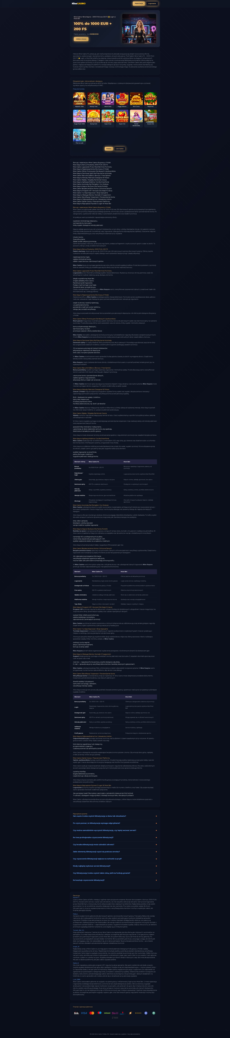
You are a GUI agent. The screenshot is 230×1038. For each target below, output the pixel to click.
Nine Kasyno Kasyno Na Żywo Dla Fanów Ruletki (90, 186)
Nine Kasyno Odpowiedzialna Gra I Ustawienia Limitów (92, 199)
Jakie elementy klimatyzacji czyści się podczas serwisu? (96, 852)
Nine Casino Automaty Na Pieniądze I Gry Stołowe (91, 184)
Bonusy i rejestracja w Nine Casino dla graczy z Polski (92, 162)
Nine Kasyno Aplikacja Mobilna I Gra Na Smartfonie (91, 182)
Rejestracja (139, 3)
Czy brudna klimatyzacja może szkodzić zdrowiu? (93, 844)
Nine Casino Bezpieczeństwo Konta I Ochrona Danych (92, 188)
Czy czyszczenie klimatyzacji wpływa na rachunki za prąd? (97, 859)
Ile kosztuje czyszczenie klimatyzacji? (89, 880)
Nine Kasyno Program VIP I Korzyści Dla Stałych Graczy (92, 191)
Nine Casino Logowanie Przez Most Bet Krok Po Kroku (92, 167)
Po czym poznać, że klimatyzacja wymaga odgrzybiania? (96, 823)
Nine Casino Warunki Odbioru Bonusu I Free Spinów (92, 175)
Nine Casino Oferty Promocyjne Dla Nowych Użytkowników (94, 171)
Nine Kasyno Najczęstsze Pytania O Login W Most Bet (92, 203)
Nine (79, 3)
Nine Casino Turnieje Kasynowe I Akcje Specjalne (90, 193)
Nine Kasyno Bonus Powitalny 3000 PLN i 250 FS (90, 165)
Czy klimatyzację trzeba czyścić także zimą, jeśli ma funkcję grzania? (101, 873)
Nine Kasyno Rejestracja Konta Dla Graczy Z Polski (91, 169)
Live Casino (120, 148)
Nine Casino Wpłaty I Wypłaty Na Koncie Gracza (90, 180)
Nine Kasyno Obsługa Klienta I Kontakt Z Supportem (92, 195)
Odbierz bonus (81, 39)
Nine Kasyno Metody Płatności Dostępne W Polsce (91, 178)
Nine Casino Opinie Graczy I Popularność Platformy (91, 201)
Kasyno (108, 148)
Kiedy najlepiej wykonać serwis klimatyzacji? (91, 866)
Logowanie (152, 3)
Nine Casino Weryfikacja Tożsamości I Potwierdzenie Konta (94, 197)
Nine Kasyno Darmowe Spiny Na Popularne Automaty (92, 173)
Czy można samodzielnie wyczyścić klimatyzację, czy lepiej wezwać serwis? (104, 830)
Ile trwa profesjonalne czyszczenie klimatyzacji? (93, 837)
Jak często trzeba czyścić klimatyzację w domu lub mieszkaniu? (99, 816)
